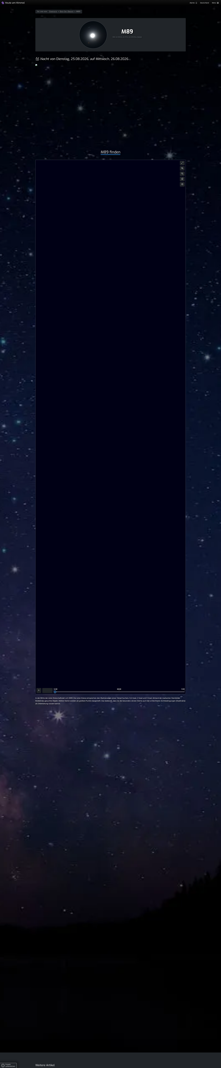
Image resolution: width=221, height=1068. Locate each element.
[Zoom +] (182, 168)
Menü (214, 3)
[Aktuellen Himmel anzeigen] (38, 690)
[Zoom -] (182, 174)
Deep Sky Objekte (67, 11)
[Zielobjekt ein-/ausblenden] (182, 184)
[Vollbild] (182, 163)
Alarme (192, 3)
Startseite (53, 11)
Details (139, 37)
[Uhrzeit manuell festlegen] (47, 690)
